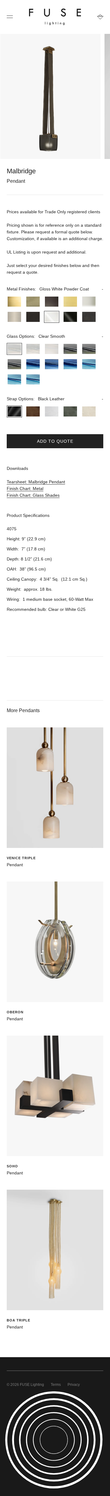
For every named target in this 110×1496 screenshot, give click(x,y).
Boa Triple (18, 1320)
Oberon (15, 1012)
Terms (56, 1384)
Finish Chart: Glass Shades (33, 495)
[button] (55, 289)
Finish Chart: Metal (25, 488)
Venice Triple (21, 858)
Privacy (74, 1384)
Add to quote (55, 441)
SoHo (12, 1166)
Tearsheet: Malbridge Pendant (36, 481)
